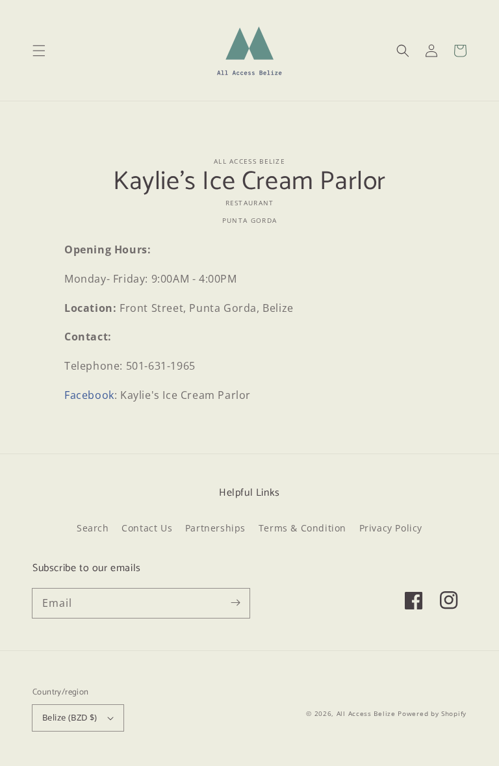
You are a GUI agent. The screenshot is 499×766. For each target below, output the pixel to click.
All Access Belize (366, 713)
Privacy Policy (390, 528)
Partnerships (215, 528)
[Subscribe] (235, 603)
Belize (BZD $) (69, 717)
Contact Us (147, 528)
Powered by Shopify (432, 713)
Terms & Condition (302, 528)
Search (93, 528)
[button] (39, 50)
